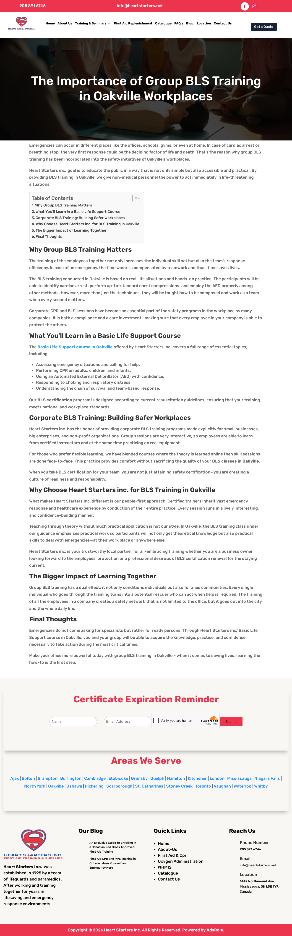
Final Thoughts (49, 236)
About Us (64, 23)
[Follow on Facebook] (245, 6)
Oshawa (74, 786)
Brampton (47, 778)
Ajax (14, 778)
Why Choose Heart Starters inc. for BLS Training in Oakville (87, 224)
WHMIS (165, 867)
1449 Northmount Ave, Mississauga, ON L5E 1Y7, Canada (259, 886)
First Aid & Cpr (172, 855)
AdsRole (214, 930)
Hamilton (176, 778)
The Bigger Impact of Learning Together (71, 230)
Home (50, 23)
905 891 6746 (32, 5)
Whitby (261, 786)
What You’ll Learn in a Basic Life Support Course (78, 211)
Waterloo (242, 786)
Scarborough (119, 786)
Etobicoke (118, 778)
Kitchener (197, 778)
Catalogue (163, 23)
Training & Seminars (91, 23)
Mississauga (239, 778)
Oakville (56, 786)
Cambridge (95, 778)
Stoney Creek (179, 786)
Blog (190, 23)
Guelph (157, 778)
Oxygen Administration (180, 861)
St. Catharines (149, 786)
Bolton (28, 778)
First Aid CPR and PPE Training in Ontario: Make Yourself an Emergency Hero (112, 863)
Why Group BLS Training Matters (63, 205)
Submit (231, 721)
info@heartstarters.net (140, 5)
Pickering (94, 786)
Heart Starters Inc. (122, 930)
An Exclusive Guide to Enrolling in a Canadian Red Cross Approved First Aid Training (112, 847)
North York (34, 786)
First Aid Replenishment (133, 23)
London (217, 778)
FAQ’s (178, 23)
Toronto (203, 786)
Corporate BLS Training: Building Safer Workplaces (80, 218)
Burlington (70, 778)
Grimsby (139, 778)
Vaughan (222, 786)
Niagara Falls (267, 778)
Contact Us (223, 23)
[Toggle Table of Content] (134, 198)
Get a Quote (263, 27)
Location (204, 23)
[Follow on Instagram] (254, 6)
